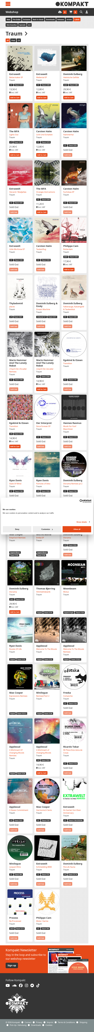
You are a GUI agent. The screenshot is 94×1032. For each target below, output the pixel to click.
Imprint (50, 1022)
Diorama (67, 537)
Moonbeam (69, 588)
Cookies (49, 1025)
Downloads (50, 19)
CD (19, 40)
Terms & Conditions (66, 1022)
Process (13, 917)
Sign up (12, 965)
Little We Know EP (17, 249)
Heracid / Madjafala (17, 192)
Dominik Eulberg (72, 74)
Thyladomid (16, 303)
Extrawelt (14, 74)
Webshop (12, 12)
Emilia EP (40, 537)
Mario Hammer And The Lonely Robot (18, 363)
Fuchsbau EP (68, 192)
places (12, 306)
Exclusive (26, 19)
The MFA (14, 131)
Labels (76, 19)
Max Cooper (16, 692)
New (8, 19)
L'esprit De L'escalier (45, 369)
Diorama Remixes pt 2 (72, 483)
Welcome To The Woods (46, 649)
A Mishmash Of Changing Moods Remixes (16, 753)
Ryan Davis (15, 480)
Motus (66, 592)
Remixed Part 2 (42, 696)
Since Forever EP (43, 426)
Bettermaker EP (16, 77)
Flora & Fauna (69, 867)
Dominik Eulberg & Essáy (47, 305)
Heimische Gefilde (71, 77)
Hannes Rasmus (72, 423)
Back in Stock (38, 19)
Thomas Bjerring (45, 588)
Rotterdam (68, 249)
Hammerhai (68, 134)
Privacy (39, 1022)
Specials (22, 25)
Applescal (41, 645)
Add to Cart (14, 97)
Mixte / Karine (42, 921)
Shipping (83, 1022)
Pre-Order (17, 19)
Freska (67, 692)
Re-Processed (15, 921)
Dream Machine (43, 309)
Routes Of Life (15, 649)
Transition (67, 363)
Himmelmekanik (43, 592)
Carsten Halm (44, 131)
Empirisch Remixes (17, 537)
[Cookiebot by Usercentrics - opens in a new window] (81, 501)
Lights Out (13, 134)
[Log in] (87, 12)
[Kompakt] (72, 4)
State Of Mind (15, 483)
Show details (81, 522)
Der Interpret (44, 423)
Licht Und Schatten (44, 134)
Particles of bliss (43, 483)
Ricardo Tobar (71, 746)
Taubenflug (41, 249)
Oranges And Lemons (45, 192)
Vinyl (13, 40)
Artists (69, 19)
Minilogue (42, 692)
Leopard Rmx (15, 867)
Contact (28, 1022)
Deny (17, 529)
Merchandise (12, 25)
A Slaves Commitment (18, 810)
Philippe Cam (70, 246)
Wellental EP (41, 77)
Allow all (76, 529)
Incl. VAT (14, 92)
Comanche (68, 696)
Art (29, 25)
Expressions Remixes (18, 696)
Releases (60, 19)
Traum (12, 80)
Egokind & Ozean (73, 360)
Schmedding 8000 (44, 867)
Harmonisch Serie (44, 810)
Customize (45, 529)
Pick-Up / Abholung (18, 1025)
